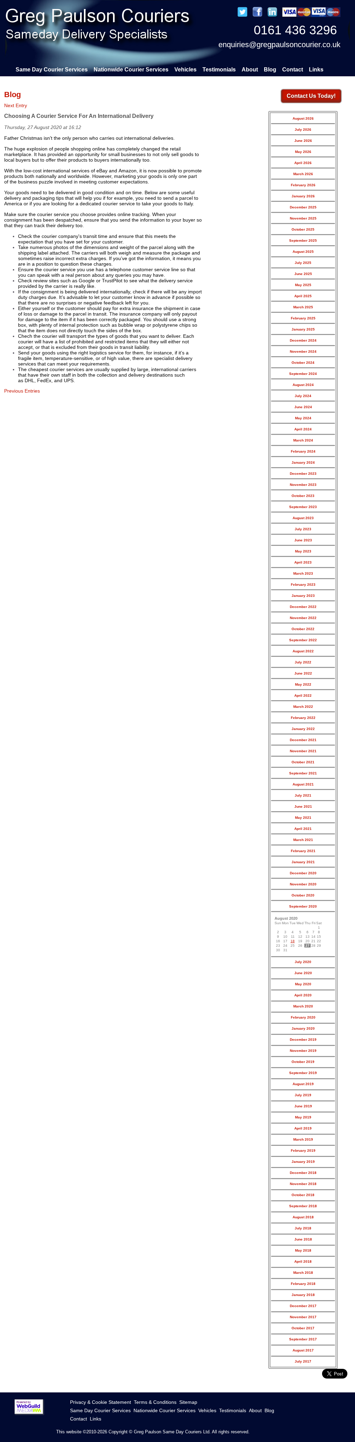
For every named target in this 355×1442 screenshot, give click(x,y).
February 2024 (303, 451)
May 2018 (303, 1250)
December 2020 (303, 873)
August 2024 (303, 385)
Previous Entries (22, 391)
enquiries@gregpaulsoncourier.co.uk (279, 44)
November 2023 (303, 485)
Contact (292, 69)
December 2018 (303, 1173)
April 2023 (303, 562)
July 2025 (303, 263)
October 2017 (303, 1328)
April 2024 (303, 429)
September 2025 (303, 240)
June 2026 (303, 141)
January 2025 (303, 329)
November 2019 (303, 1051)
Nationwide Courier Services (131, 69)
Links (316, 69)
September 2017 (303, 1339)
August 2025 (303, 252)
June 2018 (303, 1239)
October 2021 (303, 762)
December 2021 (303, 740)
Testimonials (219, 69)
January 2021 (303, 862)
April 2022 (303, 695)
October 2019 (303, 1062)
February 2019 (303, 1150)
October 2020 (303, 895)
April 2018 (303, 1261)
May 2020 (303, 984)
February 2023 (303, 584)
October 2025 (303, 229)
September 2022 (303, 640)
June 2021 (303, 806)
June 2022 (303, 673)
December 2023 (303, 473)
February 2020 (303, 1017)
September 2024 (303, 374)
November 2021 (303, 751)
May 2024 (303, 418)
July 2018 (303, 1228)
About (250, 69)
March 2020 (303, 1006)
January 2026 (303, 196)
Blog (270, 69)
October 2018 (303, 1195)
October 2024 (303, 362)
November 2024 (303, 351)
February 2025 (303, 318)
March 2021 (303, 840)
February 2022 (303, 718)
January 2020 (303, 1028)
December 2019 (303, 1039)
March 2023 (303, 573)
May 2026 (303, 152)
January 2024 (303, 462)
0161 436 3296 (295, 30)
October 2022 (303, 629)
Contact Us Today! (311, 96)
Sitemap (188, 1402)
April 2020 (303, 995)
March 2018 (303, 1272)
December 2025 (303, 207)
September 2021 (303, 773)
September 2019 (303, 1073)
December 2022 (303, 607)
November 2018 (303, 1184)
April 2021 (303, 829)
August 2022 (303, 651)
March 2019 (303, 1139)
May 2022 (303, 684)
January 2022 (303, 729)
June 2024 (303, 407)
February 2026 (303, 185)
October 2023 (303, 496)
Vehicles (185, 69)
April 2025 (303, 296)
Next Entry (15, 105)
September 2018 (303, 1206)
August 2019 (303, 1084)
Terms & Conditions (155, 1402)
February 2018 (303, 1284)
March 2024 (303, 440)
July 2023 (303, 529)
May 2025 (303, 285)
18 (293, 941)
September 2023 (303, 507)
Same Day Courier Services (52, 69)
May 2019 (303, 1117)
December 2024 (303, 340)
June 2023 (303, 540)
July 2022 (303, 662)
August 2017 (303, 1350)
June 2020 (303, 973)
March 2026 (303, 174)
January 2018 (303, 1295)
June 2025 (303, 274)
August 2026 (303, 118)
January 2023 (303, 596)
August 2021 (303, 784)
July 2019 (303, 1095)
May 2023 (303, 551)
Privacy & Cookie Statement (100, 1402)
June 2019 (303, 1106)
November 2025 (303, 218)
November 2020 (303, 884)
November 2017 (303, 1317)
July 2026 (303, 129)
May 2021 (303, 817)
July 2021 (303, 795)
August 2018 (303, 1217)
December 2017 (303, 1306)
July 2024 (303, 396)
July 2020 (303, 962)
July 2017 (303, 1361)
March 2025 (303, 307)
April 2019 (303, 1128)
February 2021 (303, 851)
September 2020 (303, 906)
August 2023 (303, 518)
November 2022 (303, 618)
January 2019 (303, 1162)
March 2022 (303, 707)
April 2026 (303, 163)
